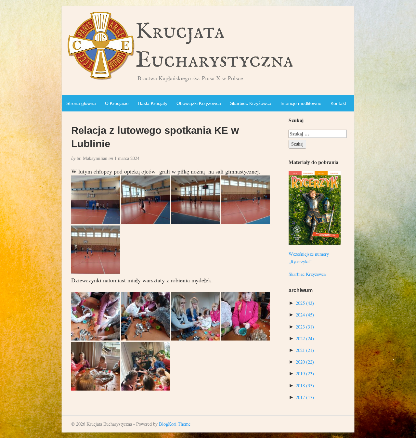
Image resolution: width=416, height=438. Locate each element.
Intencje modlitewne (300, 103)
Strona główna (81, 103)
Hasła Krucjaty (152, 103)
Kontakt (338, 103)
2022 (305, 338)
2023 (305, 327)
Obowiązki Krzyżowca (198, 103)
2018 (305, 385)
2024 (305, 315)
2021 (305, 350)
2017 (305, 397)
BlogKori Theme (174, 424)
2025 (305, 303)
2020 (305, 362)
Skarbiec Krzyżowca (250, 103)
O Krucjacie (117, 103)
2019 (305, 373)
